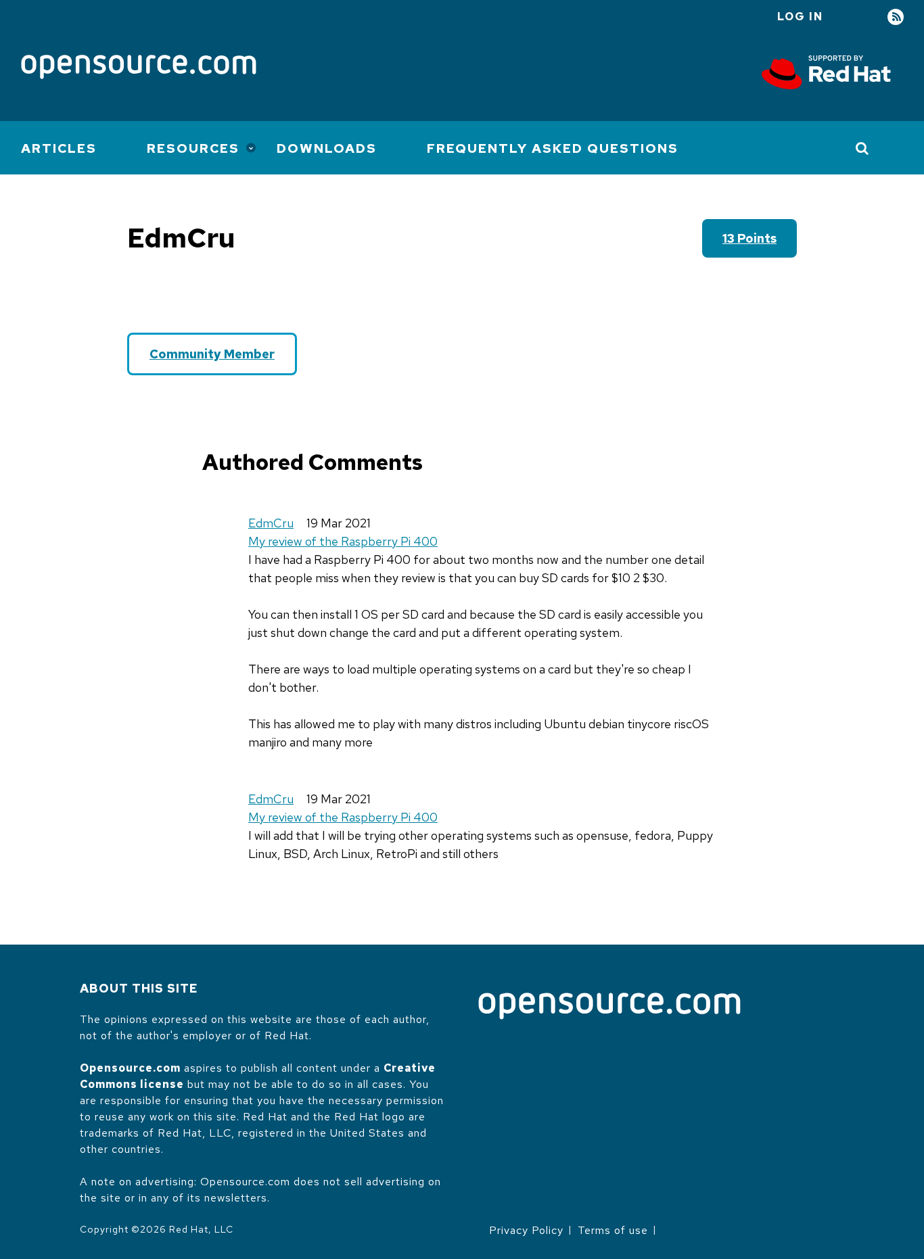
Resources (193, 148)
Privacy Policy (526, 1230)
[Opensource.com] (138, 68)
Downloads (327, 148)
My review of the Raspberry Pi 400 (343, 541)
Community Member (212, 354)
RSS (895, 17)
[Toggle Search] (863, 148)
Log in (800, 16)
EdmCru (271, 523)
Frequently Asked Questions (552, 148)
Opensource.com (130, 1068)
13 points (749, 238)
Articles (59, 148)
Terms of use (613, 1230)
